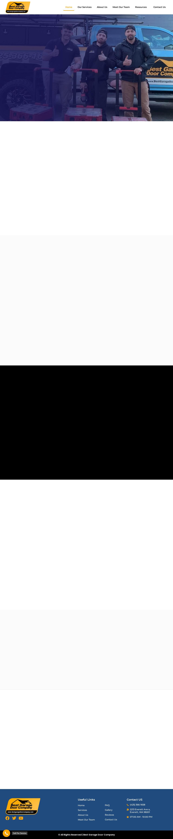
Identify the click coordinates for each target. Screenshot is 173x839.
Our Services (85, 7)
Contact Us (159, 7)
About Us (102, 7)
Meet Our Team (121, 7)
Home (68, 7)
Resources (141, 7)
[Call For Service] (6, 833)
